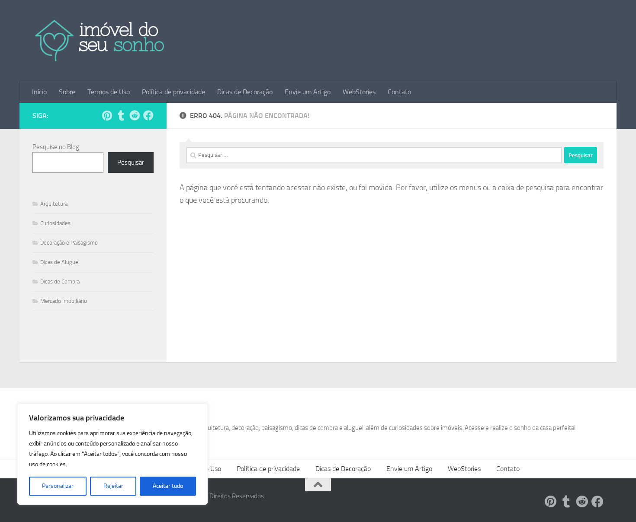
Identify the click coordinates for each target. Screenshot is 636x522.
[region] (112, 454)
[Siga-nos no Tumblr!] (121, 115)
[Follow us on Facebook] (148, 115)
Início (39, 92)
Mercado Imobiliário (63, 301)
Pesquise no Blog (55, 147)
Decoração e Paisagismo (69, 242)
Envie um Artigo (308, 92)
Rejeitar (113, 486)
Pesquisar (130, 162)
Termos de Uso (108, 92)
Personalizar (58, 486)
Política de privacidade (173, 92)
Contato (399, 92)
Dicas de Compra (60, 281)
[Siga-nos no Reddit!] (134, 115)
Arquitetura (53, 204)
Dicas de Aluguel (60, 262)
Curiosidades (55, 223)
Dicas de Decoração (245, 92)
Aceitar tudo (168, 486)
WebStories (359, 92)
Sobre (67, 92)
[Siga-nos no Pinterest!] (107, 115)
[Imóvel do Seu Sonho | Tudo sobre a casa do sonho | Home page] (100, 40)
